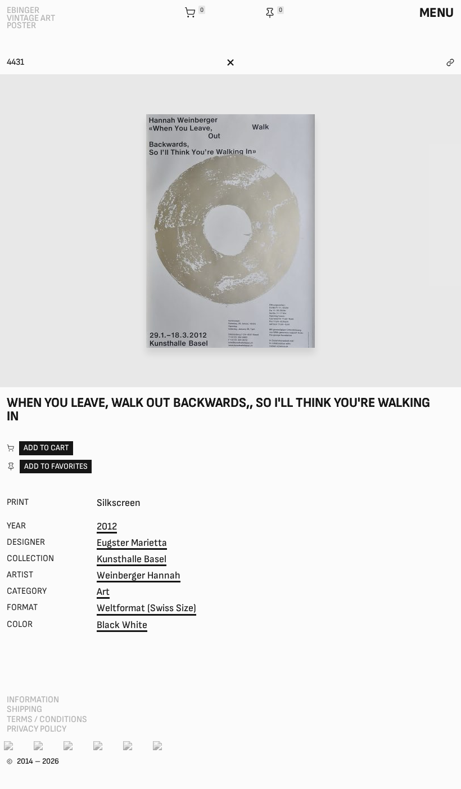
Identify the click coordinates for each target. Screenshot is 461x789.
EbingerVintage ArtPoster (31, 18)
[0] (191, 13)
